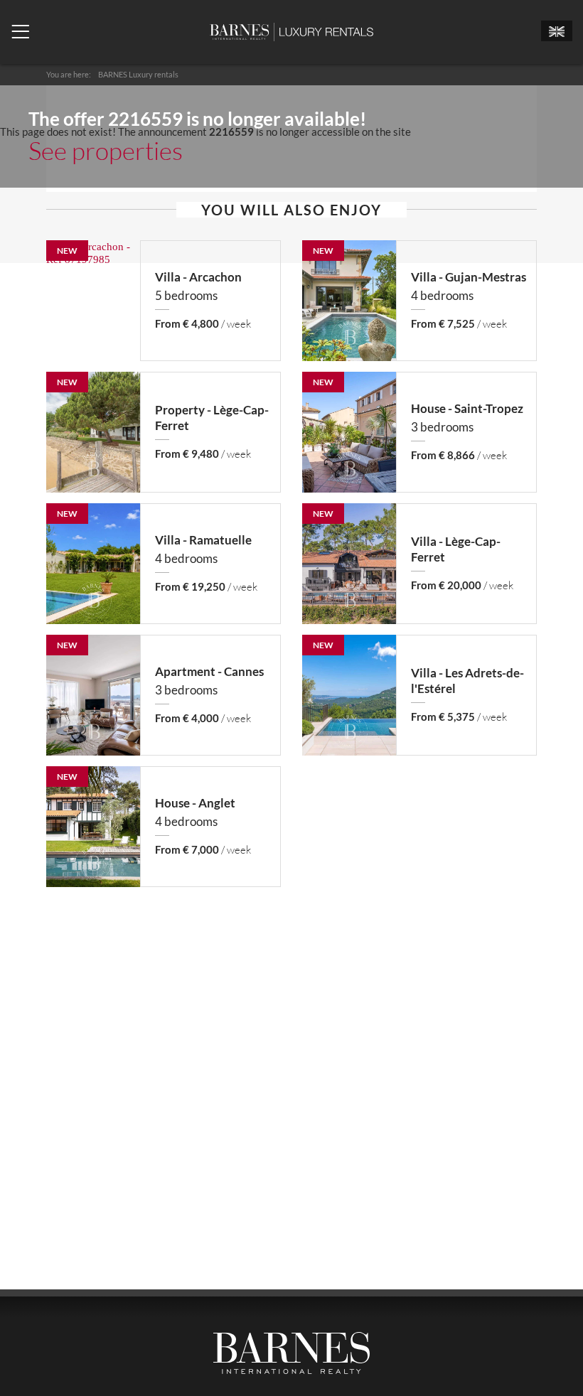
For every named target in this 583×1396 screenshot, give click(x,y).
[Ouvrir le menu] (20, 31)
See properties (105, 150)
